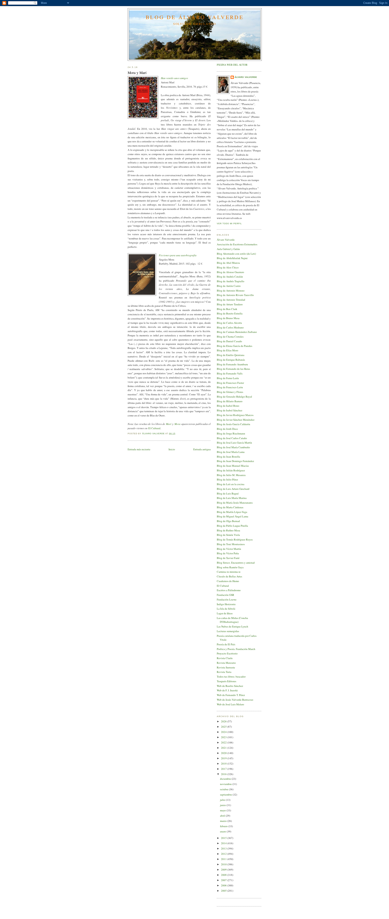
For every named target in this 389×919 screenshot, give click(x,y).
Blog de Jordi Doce (227, 429)
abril (223, 815)
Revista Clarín (225, 658)
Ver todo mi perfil (229, 223)
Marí (168, 424)
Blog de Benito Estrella (230, 313)
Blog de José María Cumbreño (233, 447)
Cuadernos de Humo (228, 581)
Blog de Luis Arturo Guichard (233, 489)
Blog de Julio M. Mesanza (231, 475)
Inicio (172, 449)
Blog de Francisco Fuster (230, 383)
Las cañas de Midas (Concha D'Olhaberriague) (232, 620)
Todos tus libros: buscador (231, 676)
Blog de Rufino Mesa (228, 530)
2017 (224, 769)
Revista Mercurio (226, 663)
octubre (224, 789)
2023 (224, 737)
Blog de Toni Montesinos (231, 544)
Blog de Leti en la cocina (230, 484)
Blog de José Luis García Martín (234, 442)
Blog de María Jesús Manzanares (235, 502)
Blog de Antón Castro (229, 286)
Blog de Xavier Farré (228, 558)
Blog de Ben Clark (227, 309)
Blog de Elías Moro (227, 350)
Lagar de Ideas (225, 613)
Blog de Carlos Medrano (230, 327)
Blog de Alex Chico (228, 267)
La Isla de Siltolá (226, 608)
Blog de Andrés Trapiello (230, 281)
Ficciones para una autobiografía (178, 255)
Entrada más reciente (139, 449)
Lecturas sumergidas (228, 631)
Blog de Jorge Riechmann (231, 433)
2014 (224, 843)
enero (223, 831)
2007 (224, 880)
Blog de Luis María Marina (232, 498)
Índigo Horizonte (226, 604)
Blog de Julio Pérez (227, 479)
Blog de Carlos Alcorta (229, 323)
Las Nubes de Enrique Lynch (232, 626)
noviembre (226, 784)
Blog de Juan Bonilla (228, 456)
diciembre (226, 779)
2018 (224, 763)
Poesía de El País (226, 644)
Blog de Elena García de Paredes (234, 346)
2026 (224, 721)
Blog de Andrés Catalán (230, 276)
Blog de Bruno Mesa (228, 318)
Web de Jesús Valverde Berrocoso (235, 699)
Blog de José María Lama (231, 452)
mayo (223, 810)
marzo (223, 821)
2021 (224, 748)
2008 (224, 875)
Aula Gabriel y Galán (228, 249)
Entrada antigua (202, 449)
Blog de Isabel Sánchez (229, 410)
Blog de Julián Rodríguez (231, 470)
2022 (224, 742)
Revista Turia (224, 672)
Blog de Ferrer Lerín (228, 378)
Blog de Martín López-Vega (232, 512)
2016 (224, 774)
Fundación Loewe (226, 599)
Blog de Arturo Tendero (230, 304)
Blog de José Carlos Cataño (232, 438)
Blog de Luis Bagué (228, 493)
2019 (224, 758)
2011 (224, 859)
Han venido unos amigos (174, 78)
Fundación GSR (225, 595)
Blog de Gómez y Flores (230, 392)
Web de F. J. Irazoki (227, 690)
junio (223, 805)
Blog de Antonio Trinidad (231, 299)
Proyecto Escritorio (227, 653)
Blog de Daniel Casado (229, 341)
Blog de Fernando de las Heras (233, 369)
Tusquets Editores (226, 681)
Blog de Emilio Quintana (230, 355)
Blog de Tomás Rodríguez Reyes (235, 539)
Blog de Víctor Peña (228, 553)
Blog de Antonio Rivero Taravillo (235, 295)
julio (223, 800)
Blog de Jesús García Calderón (233, 424)
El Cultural (154, 428)
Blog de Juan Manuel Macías (233, 466)
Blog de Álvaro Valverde (195, 17)
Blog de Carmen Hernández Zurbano (237, 332)
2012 (224, 854)
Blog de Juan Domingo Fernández (235, 461)
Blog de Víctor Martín (229, 549)
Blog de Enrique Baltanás (231, 359)
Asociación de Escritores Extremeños (237, 244)
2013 (224, 848)
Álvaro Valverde (246, 77)
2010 (224, 864)
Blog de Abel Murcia (228, 263)
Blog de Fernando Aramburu (232, 364)
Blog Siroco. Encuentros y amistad (236, 562)
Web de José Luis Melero (230, 704)
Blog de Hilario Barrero (230, 401)
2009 (224, 869)
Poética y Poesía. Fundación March (236, 649)
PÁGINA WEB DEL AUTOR (232, 64)
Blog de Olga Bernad (228, 521)
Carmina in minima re (228, 572)
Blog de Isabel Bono (228, 405)
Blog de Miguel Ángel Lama (232, 516)
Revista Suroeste (226, 667)
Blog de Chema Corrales (230, 336)
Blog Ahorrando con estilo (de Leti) (236, 253)
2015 (224, 838)
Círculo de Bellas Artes (229, 576)
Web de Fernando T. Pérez (231, 695)
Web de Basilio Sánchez (230, 686)
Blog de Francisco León (230, 387)
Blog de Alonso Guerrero (230, 272)
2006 (224, 885)
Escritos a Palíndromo (229, 590)
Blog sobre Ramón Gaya (230, 567)
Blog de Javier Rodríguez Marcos (235, 415)
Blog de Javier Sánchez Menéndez (235, 419)
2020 (224, 753)
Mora (177, 424)
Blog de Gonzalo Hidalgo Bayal (234, 396)
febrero (224, 826)
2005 (224, 890)
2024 (224, 732)
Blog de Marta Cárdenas (230, 507)
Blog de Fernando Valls (230, 373)
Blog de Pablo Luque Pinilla (232, 526)
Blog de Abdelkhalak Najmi (232, 258)
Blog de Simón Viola (228, 535)
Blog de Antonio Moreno (231, 290)
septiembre (226, 794)
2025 (224, 726)
